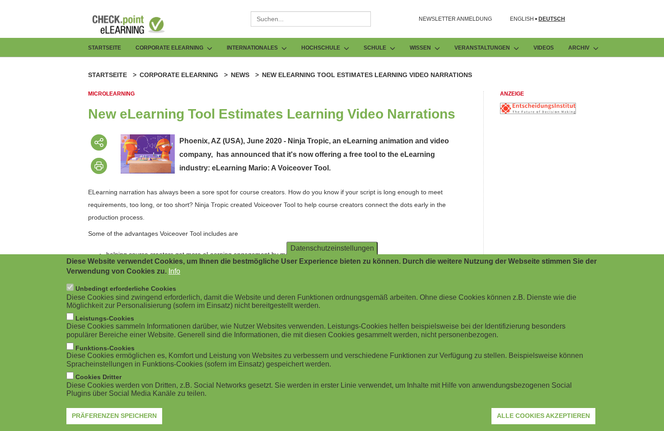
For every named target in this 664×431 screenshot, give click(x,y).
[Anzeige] (538, 111)
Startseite (104, 48)
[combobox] (311, 19)
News (240, 74)
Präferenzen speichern (114, 415)
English (522, 19)
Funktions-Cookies (105, 347)
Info (174, 271)
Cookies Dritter (98, 377)
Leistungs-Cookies (104, 317)
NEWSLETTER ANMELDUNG (455, 19)
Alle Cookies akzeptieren (543, 415)
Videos (543, 48)
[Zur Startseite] (135, 24)
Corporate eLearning (179, 74)
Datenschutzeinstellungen (332, 248)
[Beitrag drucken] (99, 166)
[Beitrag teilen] (99, 142)
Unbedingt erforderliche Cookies (125, 288)
